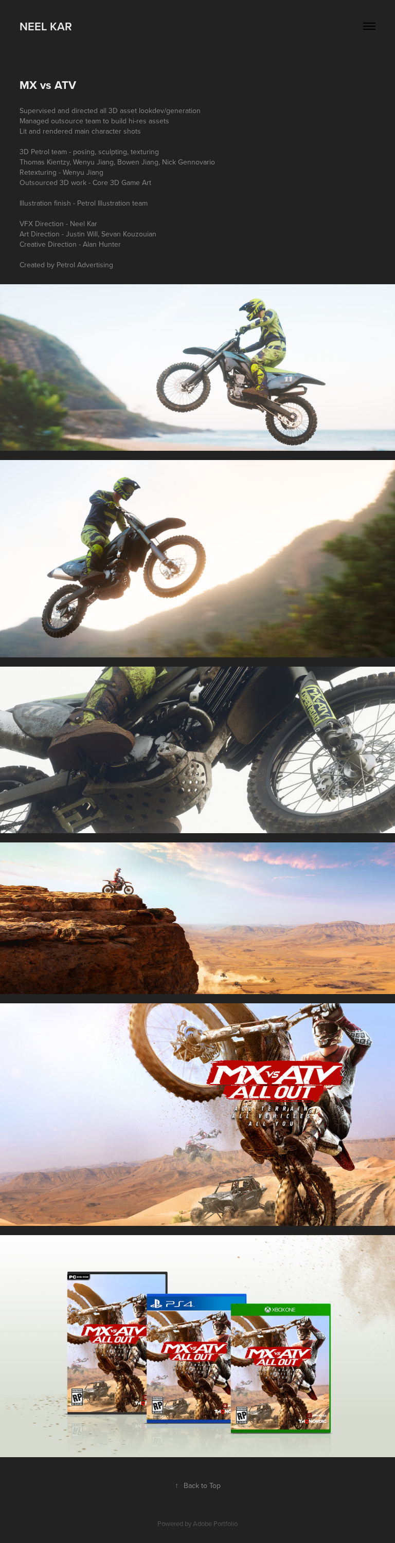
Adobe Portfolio (215, 1523)
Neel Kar (46, 26)
